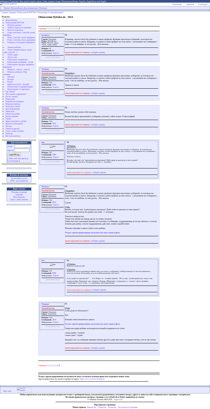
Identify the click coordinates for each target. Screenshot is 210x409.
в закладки (202, 4)
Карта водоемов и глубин (16, 121)
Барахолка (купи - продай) (18, 84)
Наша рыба (10, 99)
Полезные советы (13, 106)
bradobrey (46, 35)
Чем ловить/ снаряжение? (16, 94)
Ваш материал (19, 197)
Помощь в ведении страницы (19, 193)
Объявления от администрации (50, 12)
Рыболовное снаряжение (17, 59)
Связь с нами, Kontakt (15, 131)
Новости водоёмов (15, 30)
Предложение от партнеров (18, 89)
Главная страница (8, 12)
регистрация (14, 161)
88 (53, 50)
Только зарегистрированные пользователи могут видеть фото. (92, 233)
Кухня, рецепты (12, 116)
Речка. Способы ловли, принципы (21, 40)
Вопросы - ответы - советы (18, 69)
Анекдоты (112, 407)
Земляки (10, 77)
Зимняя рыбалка (14, 47)
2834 (54, 85)
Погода (9, 126)
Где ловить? (10, 91)
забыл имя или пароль (18, 158)
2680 (54, 155)
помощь (178, 4)
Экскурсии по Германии (127, 407)
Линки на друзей (12, 128)
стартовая (190, 4)
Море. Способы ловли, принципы (21, 37)
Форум (7, 8)
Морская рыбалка (13, 104)
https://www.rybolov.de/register (92, 379)
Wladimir (45, 69)
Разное (10, 82)
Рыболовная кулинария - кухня (20, 62)
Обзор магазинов (13, 114)
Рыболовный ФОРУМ (26, 12)
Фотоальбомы (16, 8)
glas (43, 142)
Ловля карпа (12, 55)
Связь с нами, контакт (19, 199)
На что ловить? (12, 96)
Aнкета (56, 53)
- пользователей (19, 181)
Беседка (10, 79)
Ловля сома (12, 57)
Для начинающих (31, 8)
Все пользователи (13, 136)
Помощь (42, 8)
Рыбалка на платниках (15, 101)
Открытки (102, 407)
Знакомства (91, 407)
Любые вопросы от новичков (19, 27)
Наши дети (10, 111)
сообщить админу (98, 52)
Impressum (118, 399)
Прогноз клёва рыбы (14, 123)
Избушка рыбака (14, 25)
